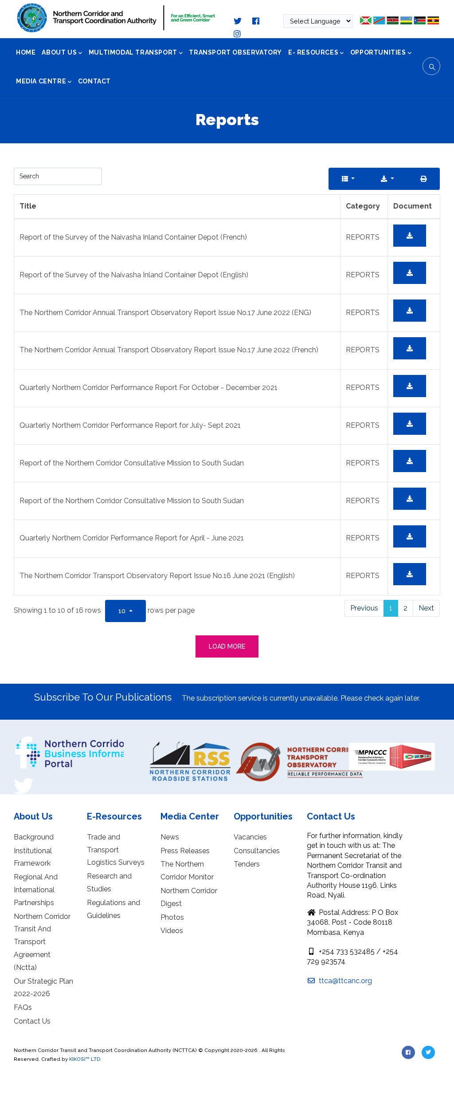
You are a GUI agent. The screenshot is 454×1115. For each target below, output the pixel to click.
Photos (172, 917)
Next (426, 608)
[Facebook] (24, 739)
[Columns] (348, 179)
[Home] (116, 17)
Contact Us (32, 1021)
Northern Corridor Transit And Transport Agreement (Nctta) (42, 942)
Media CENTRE (41, 81)
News (169, 837)
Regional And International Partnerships (36, 890)
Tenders (247, 864)
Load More (227, 646)
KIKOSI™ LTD (85, 1059)
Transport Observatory (235, 52)
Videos (171, 930)
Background (34, 837)
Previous (364, 608)
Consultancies (257, 851)
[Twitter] (24, 779)
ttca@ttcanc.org (344, 981)
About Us (59, 52)
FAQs (23, 1007)
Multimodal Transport (133, 52)
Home (25, 52)
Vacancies (250, 837)
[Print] (423, 179)
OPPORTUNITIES (378, 52)
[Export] (387, 179)
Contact (94, 81)
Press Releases (185, 851)
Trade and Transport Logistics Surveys (116, 850)
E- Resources (313, 52)
